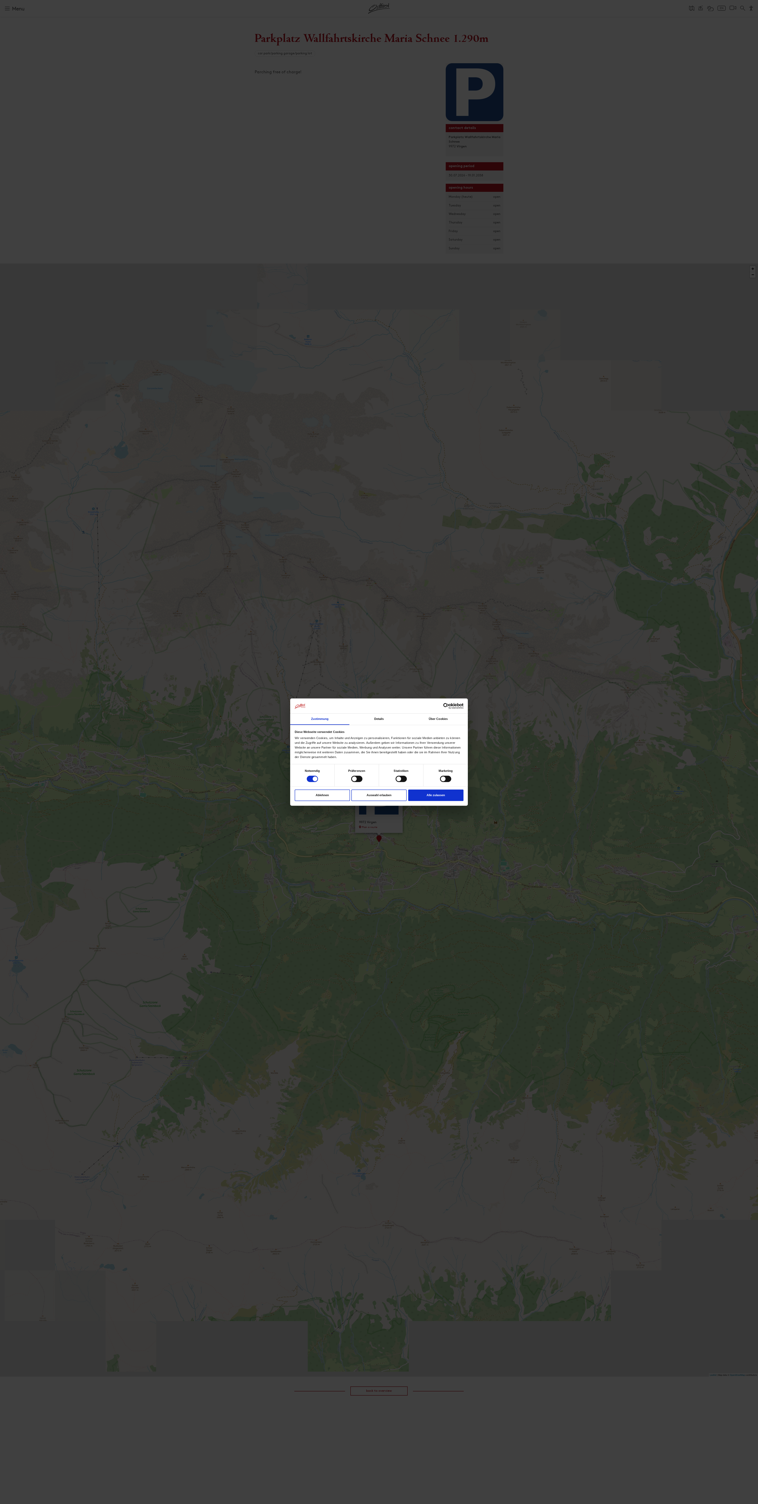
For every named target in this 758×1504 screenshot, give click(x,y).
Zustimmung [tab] (320, 719)
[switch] (356, 781)
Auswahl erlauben (379, 795)
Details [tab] (379, 719)
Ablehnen (322, 795)
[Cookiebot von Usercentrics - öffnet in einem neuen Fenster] (446, 706)
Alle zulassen (436, 795)
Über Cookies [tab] (438, 719)
